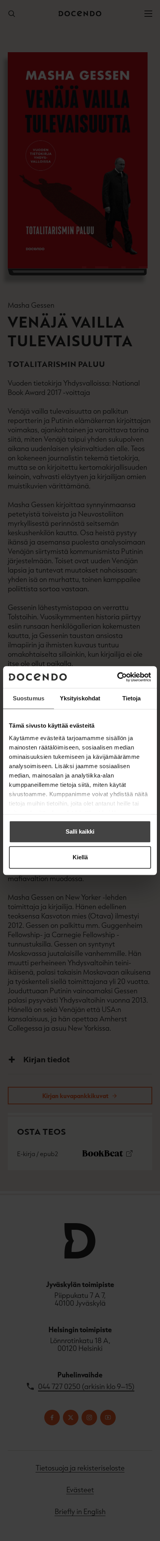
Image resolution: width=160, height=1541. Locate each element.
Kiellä (80, 857)
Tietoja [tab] (131, 698)
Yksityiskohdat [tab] (80, 698)
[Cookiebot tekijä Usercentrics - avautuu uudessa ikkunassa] (117, 677)
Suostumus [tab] (28, 698)
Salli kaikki (80, 831)
